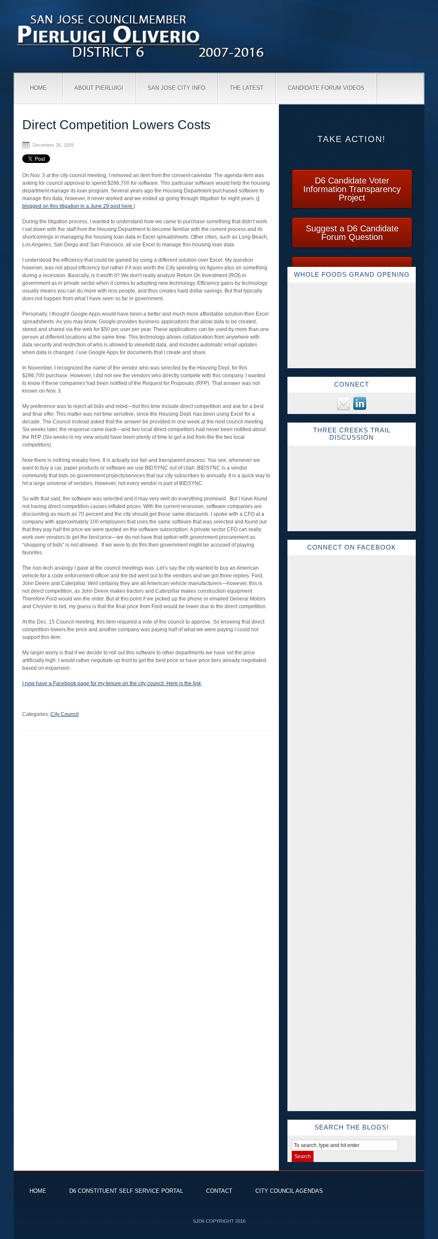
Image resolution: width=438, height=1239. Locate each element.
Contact (219, 1191)
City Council (64, 714)
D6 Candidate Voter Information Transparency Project (352, 189)
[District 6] (142, 60)
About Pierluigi (98, 88)
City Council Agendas (289, 1191)
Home (38, 88)
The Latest (246, 88)
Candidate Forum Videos (326, 88)
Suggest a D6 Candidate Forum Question (352, 233)
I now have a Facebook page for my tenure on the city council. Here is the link (111, 683)
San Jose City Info (176, 88)
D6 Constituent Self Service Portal (126, 1191)
